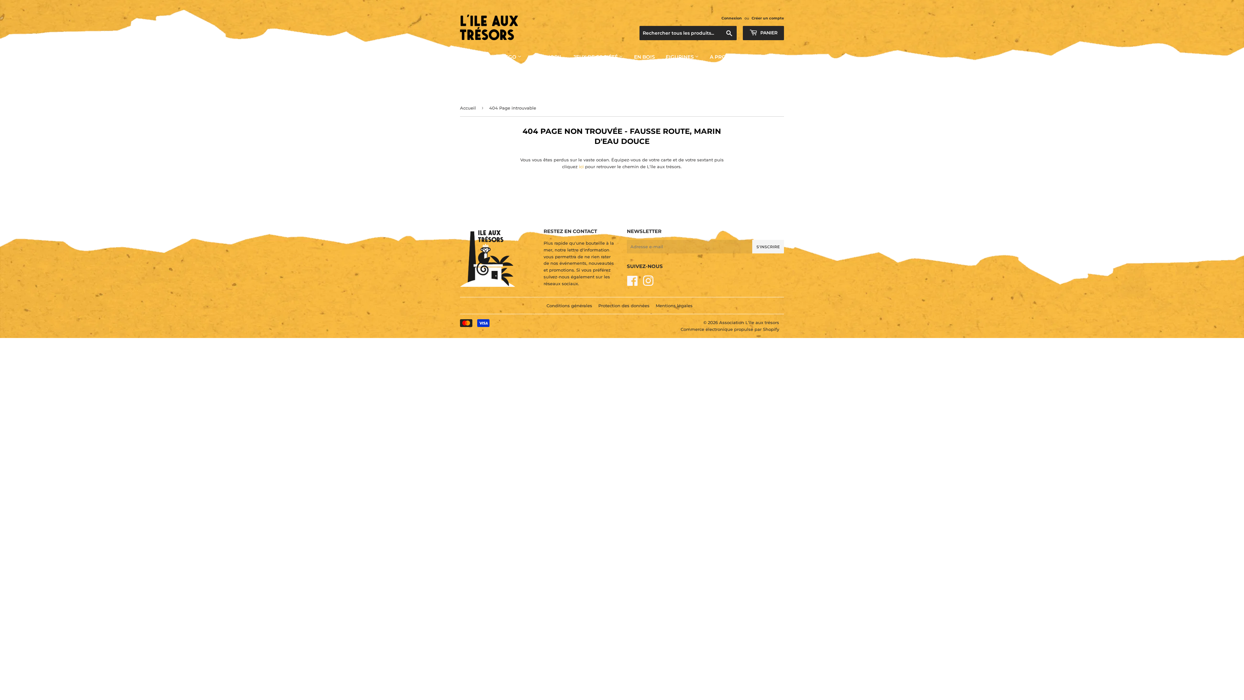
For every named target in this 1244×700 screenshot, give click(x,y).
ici (581, 166)
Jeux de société (596, 57)
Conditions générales (569, 305)
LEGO (510, 57)
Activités (473, 57)
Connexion (731, 18)
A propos (724, 57)
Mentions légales (674, 305)
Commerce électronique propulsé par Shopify (730, 329)
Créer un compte (768, 18)
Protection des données (624, 305)
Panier (768, 33)
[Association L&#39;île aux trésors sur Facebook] (632, 283)
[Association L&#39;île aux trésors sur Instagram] (648, 283)
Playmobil (547, 57)
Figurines (680, 57)
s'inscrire (768, 246)
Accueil (468, 108)
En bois (644, 57)
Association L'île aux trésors (749, 322)
